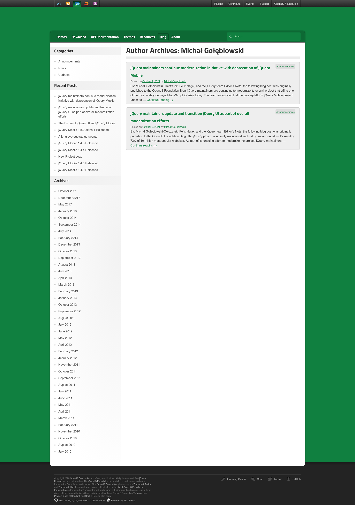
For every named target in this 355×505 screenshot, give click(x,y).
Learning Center (236, 479)
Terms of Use (140, 493)
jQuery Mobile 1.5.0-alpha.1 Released (83, 129)
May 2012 (65, 338)
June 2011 (65, 398)
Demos (62, 37)
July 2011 (64, 391)
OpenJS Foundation (286, 4)
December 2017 (69, 197)
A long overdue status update (77, 136)
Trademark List (66, 487)
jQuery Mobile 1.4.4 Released (78, 150)
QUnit (95, 3)
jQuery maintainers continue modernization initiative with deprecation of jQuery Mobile (87, 98)
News (62, 68)
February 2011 (68, 424)
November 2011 (69, 364)
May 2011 (65, 404)
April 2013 (65, 278)
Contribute (234, 4)
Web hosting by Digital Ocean (73, 500)
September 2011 (69, 378)
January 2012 (67, 358)
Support (264, 4)
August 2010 (66, 444)
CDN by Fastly (97, 500)
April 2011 (65, 411)
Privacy (58, 495)
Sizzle (86, 3)
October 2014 (67, 217)
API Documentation (105, 37)
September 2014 (69, 224)
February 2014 (68, 237)
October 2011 (67, 371)
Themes (129, 37)
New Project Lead (70, 156)
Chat (260, 479)
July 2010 (64, 451)
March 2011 (66, 418)
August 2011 (66, 384)
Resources (147, 37)
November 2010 (69, 431)
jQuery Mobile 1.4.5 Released (78, 143)
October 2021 (67, 191)
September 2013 (69, 257)
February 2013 (68, 291)
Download (79, 37)
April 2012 (65, 344)
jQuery (59, 3)
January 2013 (67, 297)
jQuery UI (67, 3)
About (175, 37)
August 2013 (66, 264)
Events (250, 4)
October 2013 (67, 251)
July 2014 (64, 231)
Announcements (285, 66)
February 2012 (68, 351)
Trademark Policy (142, 484)
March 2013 (66, 284)
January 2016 (67, 211)
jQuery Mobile (77, 3)
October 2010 (67, 438)
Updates (64, 74)
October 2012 (67, 304)
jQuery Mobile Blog (81, 19)
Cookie (88, 495)
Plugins (218, 4)
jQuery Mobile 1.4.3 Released (78, 163)
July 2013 (64, 271)
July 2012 (64, 324)
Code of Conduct (71, 495)
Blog (163, 37)
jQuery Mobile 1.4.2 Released (78, 169)
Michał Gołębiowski (175, 81)
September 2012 (69, 311)
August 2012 (66, 318)
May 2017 (65, 204)
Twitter (277, 479)
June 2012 (65, 331)
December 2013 (69, 244)
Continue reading (160, 99)
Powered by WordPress (123, 500)
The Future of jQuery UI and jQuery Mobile (86, 123)
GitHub (297, 479)
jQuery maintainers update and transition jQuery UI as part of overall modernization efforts (86, 111)
